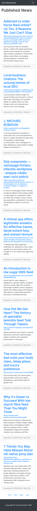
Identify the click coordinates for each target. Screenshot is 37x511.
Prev (15, 495)
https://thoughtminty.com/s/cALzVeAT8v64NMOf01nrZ (18, 276)
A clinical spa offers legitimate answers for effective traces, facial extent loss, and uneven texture (18, 226)
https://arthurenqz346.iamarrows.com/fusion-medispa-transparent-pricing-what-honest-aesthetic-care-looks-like (18, 239)
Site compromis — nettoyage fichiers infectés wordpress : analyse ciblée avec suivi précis (18, 169)
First (9, 495)
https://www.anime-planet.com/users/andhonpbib (15, 416)
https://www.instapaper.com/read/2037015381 (18, 328)
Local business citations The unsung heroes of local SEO (17, 80)
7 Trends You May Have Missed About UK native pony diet (18, 450)
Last (27, 495)
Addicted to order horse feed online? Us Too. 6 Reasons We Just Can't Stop (18, 26)
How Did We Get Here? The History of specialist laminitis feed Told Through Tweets (17, 316)
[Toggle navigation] (32, 3)
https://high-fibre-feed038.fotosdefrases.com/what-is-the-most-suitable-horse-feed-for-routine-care (18, 460)
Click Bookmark (9, 3)
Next (21, 495)
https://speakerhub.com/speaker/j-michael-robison (17, 129)
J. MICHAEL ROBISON (12, 123)
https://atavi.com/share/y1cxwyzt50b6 (18, 372)
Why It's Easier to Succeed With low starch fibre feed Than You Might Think (17, 404)
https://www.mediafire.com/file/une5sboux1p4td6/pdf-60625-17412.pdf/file (18, 91)
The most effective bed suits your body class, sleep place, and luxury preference (18, 361)
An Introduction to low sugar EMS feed (18, 270)
